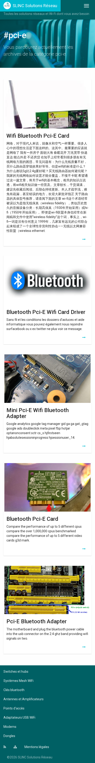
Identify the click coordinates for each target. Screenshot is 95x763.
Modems (9, 727)
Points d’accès (13, 708)
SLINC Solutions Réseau (35, 5)
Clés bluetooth (13, 690)
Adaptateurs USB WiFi (19, 717)
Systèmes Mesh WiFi (18, 681)
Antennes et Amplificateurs (23, 699)
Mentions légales (36, 747)
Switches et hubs (15, 671)
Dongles (9, 736)
